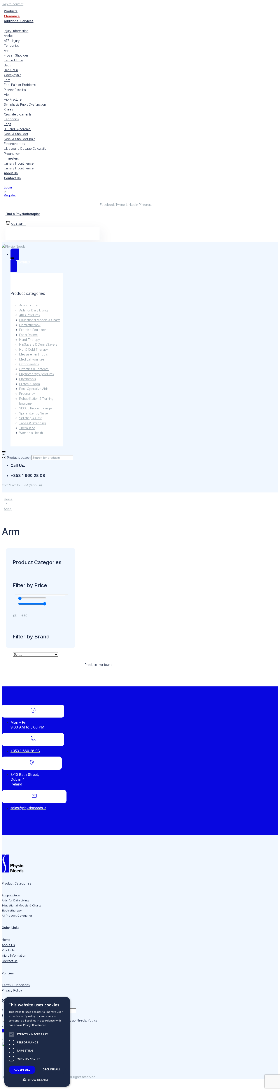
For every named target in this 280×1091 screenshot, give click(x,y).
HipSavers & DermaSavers (38, 344)
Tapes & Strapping (32, 423)
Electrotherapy (29, 325)
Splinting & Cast (30, 418)
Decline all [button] (51, 1069)
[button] (37, 1079)
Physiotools (27, 379)
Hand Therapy (29, 339)
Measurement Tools (33, 354)
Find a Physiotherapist (22, 214)
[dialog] (37, 1042)
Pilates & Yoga (29, 384)
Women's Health (31, 433)
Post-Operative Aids (33, 389)
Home (8, 499)
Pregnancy (27, 393)
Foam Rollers (28, 335)
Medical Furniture (31, 359)
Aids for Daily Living (33, 310)
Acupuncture (28, 305)
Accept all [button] (22, 1069)
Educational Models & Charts (39, 320)
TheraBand (27, 428)
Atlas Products (29, 315)
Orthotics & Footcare (34, 369)
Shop (8, 509)
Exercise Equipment (33, 330)
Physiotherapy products (36, 374)
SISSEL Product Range (35, 408)
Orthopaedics (29, 364)
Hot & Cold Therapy (33, 349)
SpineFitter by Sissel (34, 413)
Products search (19, 457)
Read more (39, 1025)
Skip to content (12, 4)
